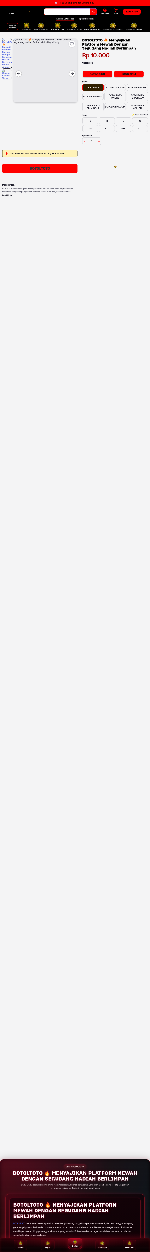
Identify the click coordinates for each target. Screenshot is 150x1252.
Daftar (75, 1246)
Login (47, 1247)
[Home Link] (29, 12)
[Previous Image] (18, 74)
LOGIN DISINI (129, 74)
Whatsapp (102, 1247)
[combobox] (67, 11)
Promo (20, 1247)
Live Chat (129, 1247)
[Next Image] (72, 74)
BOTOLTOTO (40, 168)
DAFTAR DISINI (97, 74)
